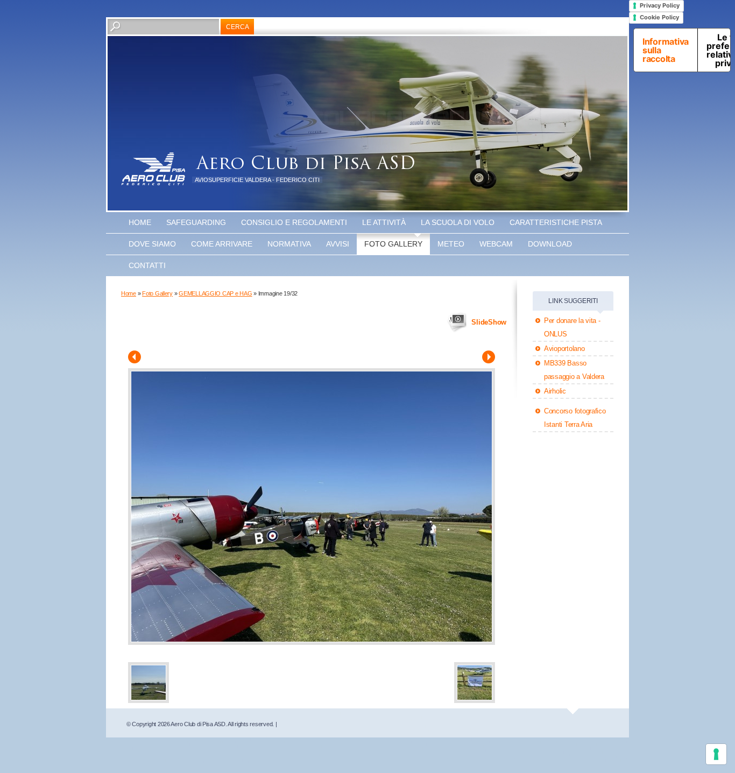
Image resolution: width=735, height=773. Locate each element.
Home (140, 222)
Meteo (450, 244)
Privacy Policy (660, 5)
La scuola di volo (457, 222)
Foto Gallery (393, 244)
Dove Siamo (152, 244)
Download (550, 244)
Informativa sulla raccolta (665, 50)
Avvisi (337, 244)
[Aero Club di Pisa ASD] (153, 169)
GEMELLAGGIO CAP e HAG (215, 293)
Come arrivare (221, 244)
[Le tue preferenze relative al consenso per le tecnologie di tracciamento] (716, 754)
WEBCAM (496, 244)
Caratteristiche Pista (556, 222)
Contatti (147, 265)
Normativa (289, 244)
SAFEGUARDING (196, 222)
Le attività (384, 222)
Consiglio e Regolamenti (294, 222)
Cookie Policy (659, 17)
